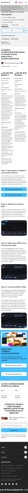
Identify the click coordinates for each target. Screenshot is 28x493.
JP (6, 43)
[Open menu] (26, 2)
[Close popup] (26, 8)
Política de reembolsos (6, 473)
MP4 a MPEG (4, 397)
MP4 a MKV (3, 395)
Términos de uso (19, 465)
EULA (2, 468)
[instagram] (6, 484)
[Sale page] (19, 2)
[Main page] (5, 2)
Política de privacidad (6, 10)
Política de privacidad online (7, 465)
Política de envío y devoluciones (8, 470)
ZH (10, 43)
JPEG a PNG (18, 397)
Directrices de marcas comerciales (9, 476)
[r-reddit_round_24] (16, 484)
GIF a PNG (17, 395)
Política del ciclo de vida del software (13, 468)
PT (5, 43)
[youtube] (13, 484)
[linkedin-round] (9, 484)
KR (8, 43)
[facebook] (2, 484)
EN (3, 43)
